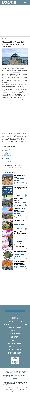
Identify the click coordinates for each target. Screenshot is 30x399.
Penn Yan (6, 157)
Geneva (6, 153)
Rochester (6, 158)
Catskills (15, 340)
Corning (6, 150)
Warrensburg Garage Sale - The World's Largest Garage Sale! (19, 263)
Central (15, 337)
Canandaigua (7, 149)
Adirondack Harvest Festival (19, 221)
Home (3, 38)
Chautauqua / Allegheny (15, 324)
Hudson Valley (15, 343)
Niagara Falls (15, 321)
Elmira (5, 152)
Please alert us (6, 384)
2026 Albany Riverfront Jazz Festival (20, 187)
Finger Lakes (15, 327)
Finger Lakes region (7, 136)
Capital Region (15, 347)
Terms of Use (18, 376)
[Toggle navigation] (24, 2)
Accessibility (22, 387)
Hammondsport (8, 155)
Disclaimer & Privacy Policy (9, 376)
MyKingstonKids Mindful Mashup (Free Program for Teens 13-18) (20, 234)
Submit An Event (15, 311)
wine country (16, 71)
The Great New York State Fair (19, 176)
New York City (15, 353)
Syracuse (6, 160)
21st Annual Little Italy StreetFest (20, 199)
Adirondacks (15, 334)
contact (16, 389)
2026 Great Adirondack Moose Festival (20, 252)
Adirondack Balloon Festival (19, 209)
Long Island (15, 350)
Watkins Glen (7, 161)
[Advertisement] (15, 21)
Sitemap (15, 370)
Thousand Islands (15, 331)
